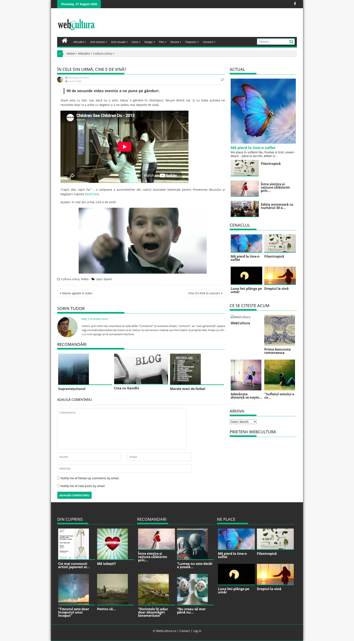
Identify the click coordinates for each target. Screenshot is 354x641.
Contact (184, 631)
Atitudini (78, 42)
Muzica (174, 42)
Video (84, 279)
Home (71, 53)
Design (148, 42)
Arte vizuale (118, 42)
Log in (197, 631)
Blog (84, 319)
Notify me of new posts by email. (83, 486)
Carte (135, 42)
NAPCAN (92, 194)
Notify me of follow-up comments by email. (90, 478)
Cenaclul (208, 42)
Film (161, 42)
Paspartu (190, 42)
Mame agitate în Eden (77, 293)
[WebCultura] (64, 40)
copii (99, 279)
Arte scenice (97, 42)
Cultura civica (102, 53)
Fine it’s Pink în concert (204, 293)
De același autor (99, 319)
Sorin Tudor (75, 81)
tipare (108, 279)
